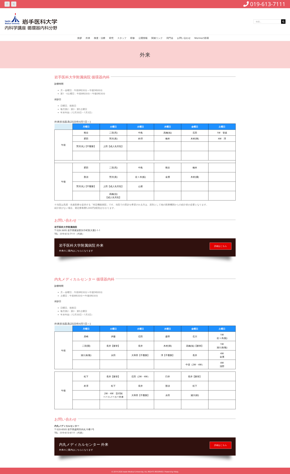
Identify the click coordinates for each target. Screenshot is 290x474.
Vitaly (176, 471)
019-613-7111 (267, 4)
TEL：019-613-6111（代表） (69, 432)
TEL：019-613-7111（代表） (69, 233)
